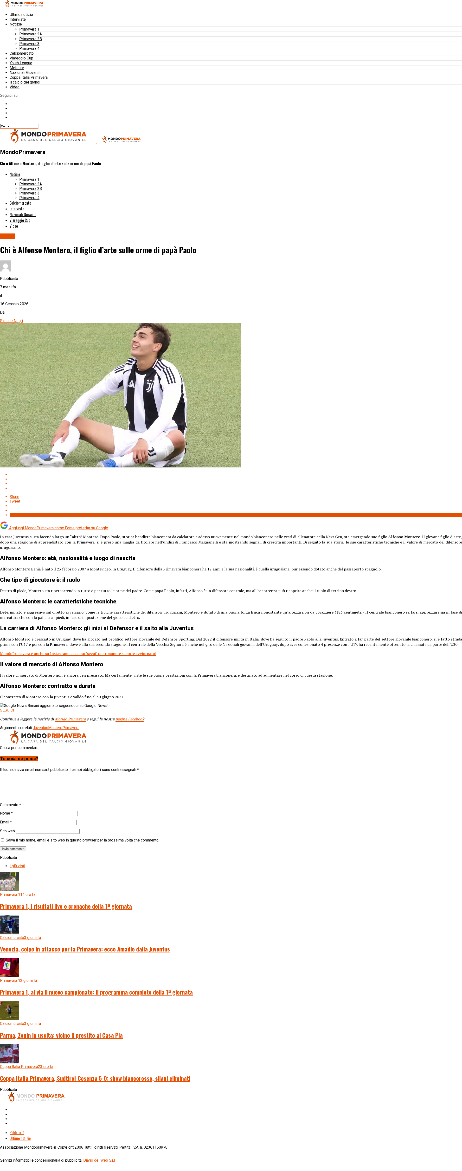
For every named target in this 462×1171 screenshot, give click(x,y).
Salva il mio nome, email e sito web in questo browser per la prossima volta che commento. (82, 840)
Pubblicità (17, 1132)
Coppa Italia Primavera (29, 77)
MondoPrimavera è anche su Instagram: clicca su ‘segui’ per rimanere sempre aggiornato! (78, 653)
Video (14, 87)
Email (6, 822)
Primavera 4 (29, 48)
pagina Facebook (130, 719)
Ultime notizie (21, 14)
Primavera (70, 727)
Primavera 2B (30, 39)
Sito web (7, 831)
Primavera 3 (29, 43)
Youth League (21, 63)
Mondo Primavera (70, 719)
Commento (10, 804)
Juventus (40, 727)
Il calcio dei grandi (25, 82)
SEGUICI (7, 710)
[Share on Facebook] (236, 474)
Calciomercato (22, 53)
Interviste (18, 19)
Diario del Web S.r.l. (99, 1160)
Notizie (16, 24)
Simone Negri (11, 320)
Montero (55, 727)
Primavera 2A (30, 34)
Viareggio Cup (21, 58)
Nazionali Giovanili (25, 72)
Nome (6, 813)
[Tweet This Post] (236, 479)
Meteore (17, 67)
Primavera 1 (29, 29)
